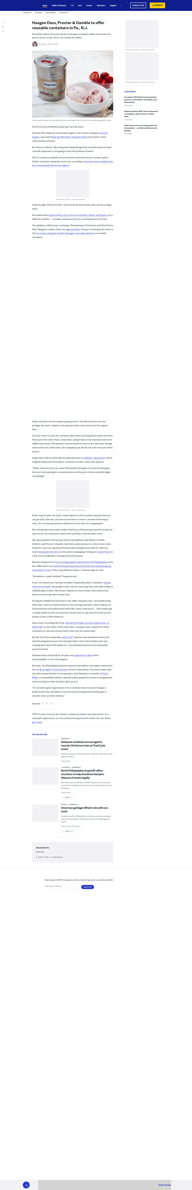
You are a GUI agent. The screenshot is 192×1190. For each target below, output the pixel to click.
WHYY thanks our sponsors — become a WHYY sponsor (70, 199)
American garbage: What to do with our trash (84, 809)
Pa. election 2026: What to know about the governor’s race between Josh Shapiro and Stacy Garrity (140, 99)
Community (27, 13)
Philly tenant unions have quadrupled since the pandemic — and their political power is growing (140, 128)
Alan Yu (43, 44)
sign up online (73, 229)
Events (89, 5)
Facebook (42, 703)
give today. (37, 722)
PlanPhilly (66, 767)
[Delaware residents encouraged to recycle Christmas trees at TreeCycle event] (45, 749)
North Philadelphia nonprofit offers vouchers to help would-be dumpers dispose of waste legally (82, 774)
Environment (50, 13)
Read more (40, 852)
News (45, 5)
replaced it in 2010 (83, 655)
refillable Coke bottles (94, 458)
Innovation (63, 13)
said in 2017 (68, 637)
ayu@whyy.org (57, 857)
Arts (80, 5)
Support (113, 5)
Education (101, 5)
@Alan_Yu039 (43, 857)
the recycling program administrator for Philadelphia (81, 562)
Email (51, 703)
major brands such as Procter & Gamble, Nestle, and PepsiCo (78, 215)
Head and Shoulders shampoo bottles (69, 137)
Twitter (46, 703)
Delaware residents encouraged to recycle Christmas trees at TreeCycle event (83, 745)
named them (103, 551)
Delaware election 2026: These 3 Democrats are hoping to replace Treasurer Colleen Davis (141, 114)
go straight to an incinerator (53, 669)
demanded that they (48, 551)
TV (72, 5)
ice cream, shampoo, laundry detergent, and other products (65, 233)
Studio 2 (64, 804)
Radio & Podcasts (59, 5)
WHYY (29, 5)
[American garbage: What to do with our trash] (45, 814)
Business (38, 13)
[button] (26, 1185)
